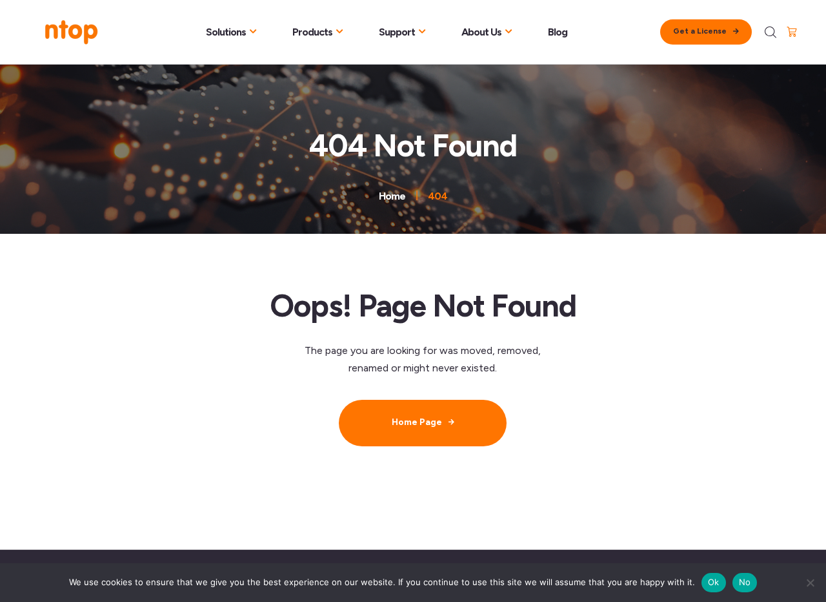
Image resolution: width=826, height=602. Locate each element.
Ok (714, 582)
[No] (809, 582)
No (745, 582)
